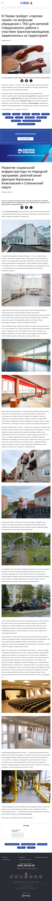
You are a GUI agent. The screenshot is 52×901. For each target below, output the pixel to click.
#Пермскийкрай (42, 876)
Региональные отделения (41, 890)
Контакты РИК (6, 892)
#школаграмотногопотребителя (26, 124)
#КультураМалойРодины (28, 876)
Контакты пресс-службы (25, 892)
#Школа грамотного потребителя (31, 120)
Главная (3, 7)
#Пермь (16, 114)
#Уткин (9, 117)
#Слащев (36, 114)
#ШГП (19, 117)
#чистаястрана (16, 120)
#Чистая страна (41, 117)
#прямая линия (29, 117)
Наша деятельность (11, 7)
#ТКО (45, 114)
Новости (19, 7)
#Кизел (21, 880)
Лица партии (22, 890)
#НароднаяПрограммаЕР (12, 876)
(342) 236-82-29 (26, 898)
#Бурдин (7, 114)
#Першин (26, 114)
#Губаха (31, 880)
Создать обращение (25, 138)
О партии (5, 890)
